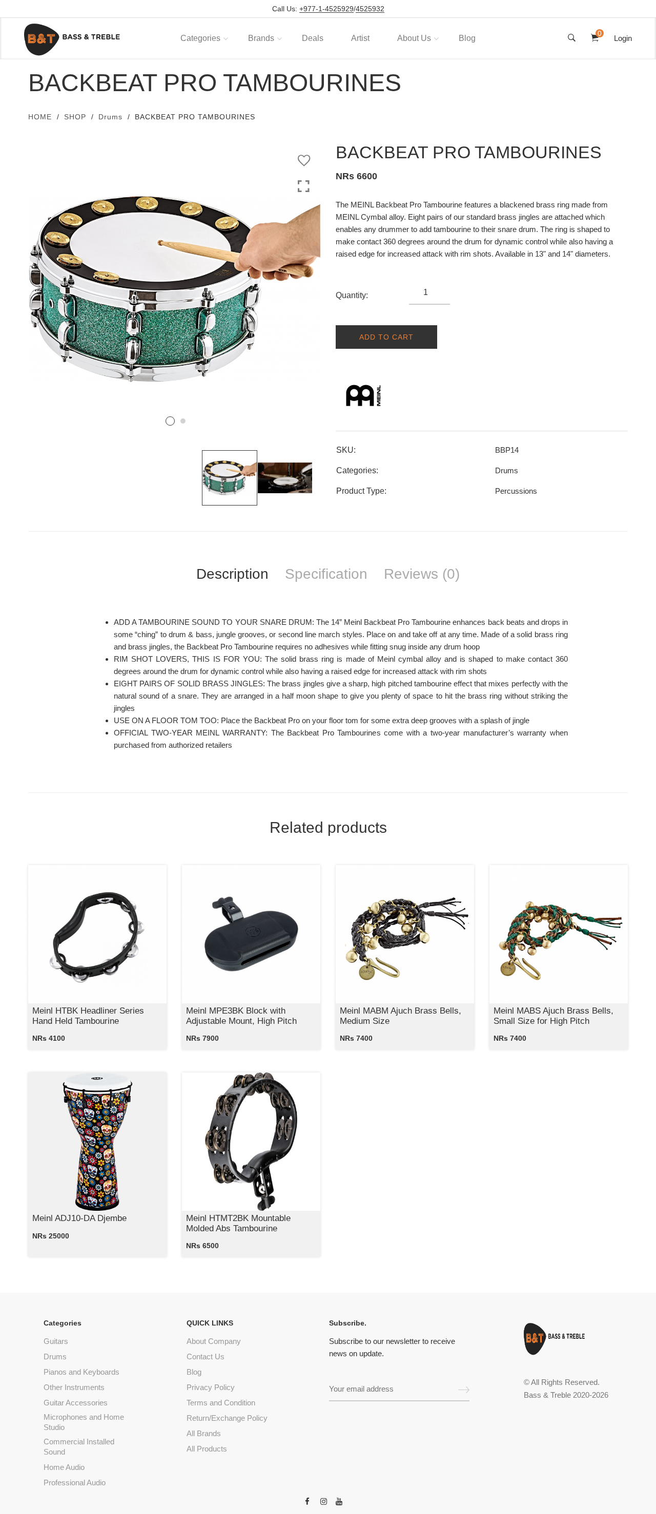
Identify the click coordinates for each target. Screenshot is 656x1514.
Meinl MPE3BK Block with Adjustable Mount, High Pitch (241, 1016)
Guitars (56, 1341)
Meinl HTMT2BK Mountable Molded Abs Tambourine (238, 1223)
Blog (467, 38)
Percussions (516, 491)
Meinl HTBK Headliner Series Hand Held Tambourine (88, 1016)
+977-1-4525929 (326, 9)
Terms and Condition (221, 1402)
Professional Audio (75, 1482)
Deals (312, 38)
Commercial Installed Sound (79, 1446)
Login (623, 38)
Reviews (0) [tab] (422, 574)
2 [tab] (183, 421)
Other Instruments (74, 1387)
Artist (360, 38)
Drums (110, 117)
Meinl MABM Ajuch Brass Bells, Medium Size (400, 1016)
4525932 (370, 9)
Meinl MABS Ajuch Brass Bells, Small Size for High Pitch (553, 1016)
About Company (214, 1341)
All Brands (204, 1433)
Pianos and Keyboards (81, 1372)
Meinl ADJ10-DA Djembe (79, 1218)
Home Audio (64, 1467)
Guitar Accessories (76, 1402)
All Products (207, 1448)
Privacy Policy (211, 1387)
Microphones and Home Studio (84, 1422)
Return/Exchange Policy (227, 1418)
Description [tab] (232, 574)
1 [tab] (170, 421)
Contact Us (205, 1356)
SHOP (75, 117)
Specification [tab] (326, 574)
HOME (40, 117)
